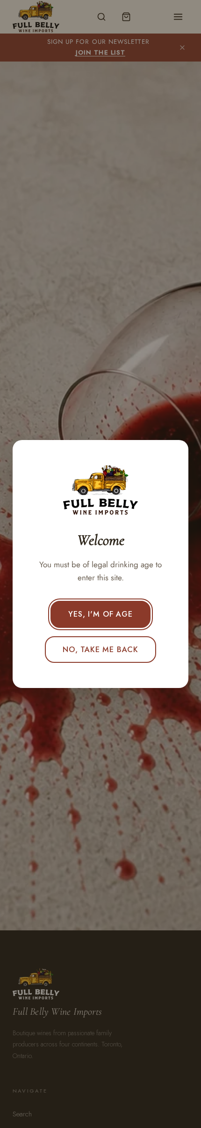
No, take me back (100, 649)
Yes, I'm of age (100, 614)
